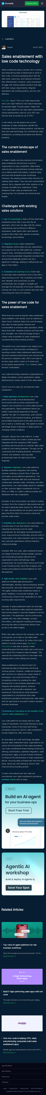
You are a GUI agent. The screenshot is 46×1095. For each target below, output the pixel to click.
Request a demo (32, 3)
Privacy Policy (24, 1088)
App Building (6, 1071)
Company (5, 1082)
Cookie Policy (13, 1088)
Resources (5, 1077)
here (26, 714)
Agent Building (7, 1066)
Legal (5, 1088)
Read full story (8, 956)
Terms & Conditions (37, 1088)
